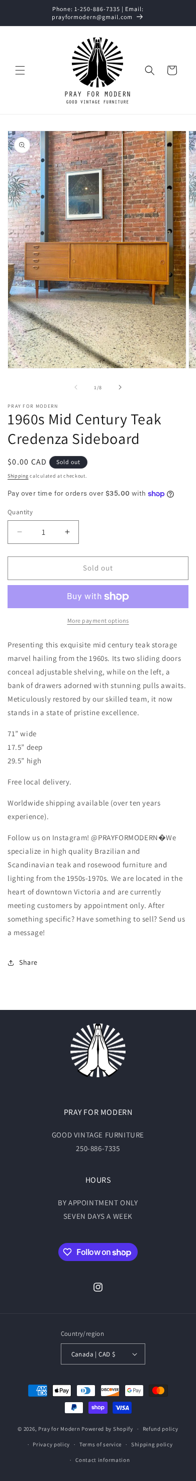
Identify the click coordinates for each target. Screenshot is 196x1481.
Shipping (18, 476)
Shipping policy (152, 1444)
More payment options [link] (98, 620)
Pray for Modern (59, 1428)
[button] (20, 70)
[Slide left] (76, 387)
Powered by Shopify (107, 1428)
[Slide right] (120, 387)
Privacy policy (51, 1444)
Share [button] (28, 962)
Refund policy (160, 1428)
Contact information (102, 1459)
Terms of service (100, 1444)
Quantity (20, 512)
